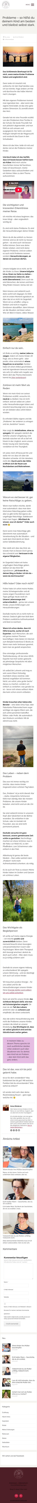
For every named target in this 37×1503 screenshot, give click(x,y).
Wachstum (5, 1447)
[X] (14, 1130)
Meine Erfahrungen (8, 1429)
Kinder (4, 1425)
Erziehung (5, 1412)
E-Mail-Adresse (9, 1289)
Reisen (4, 1438)
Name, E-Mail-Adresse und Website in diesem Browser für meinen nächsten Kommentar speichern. (17, 1310)
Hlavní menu (6, 1417)
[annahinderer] (6, 5)
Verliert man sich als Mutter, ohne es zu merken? (22, 1393)
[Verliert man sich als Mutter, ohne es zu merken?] (6, 1394)
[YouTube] (19, 1130)
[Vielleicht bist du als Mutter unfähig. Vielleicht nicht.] (18, 1223)
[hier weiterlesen (18, 377)
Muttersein (5, 1434)
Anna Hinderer (19, 37)
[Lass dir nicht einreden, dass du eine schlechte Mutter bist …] (6, 1382)
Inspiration (5, 1421)
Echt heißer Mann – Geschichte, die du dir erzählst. (17, 1203)
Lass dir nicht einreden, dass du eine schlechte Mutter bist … (23, 1381)
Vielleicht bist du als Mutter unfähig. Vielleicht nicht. (17, 1237)
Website (6, 1297)
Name (6, 1282)
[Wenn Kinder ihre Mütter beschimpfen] (18, 1157)
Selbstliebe (5, 1442)
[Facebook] (11, 1130)
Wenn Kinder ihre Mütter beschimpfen (18, 1169)
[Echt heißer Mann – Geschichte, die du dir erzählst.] (18, 1189)
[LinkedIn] (16, 1130)
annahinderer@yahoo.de (18, 1500)
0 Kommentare (9, 39)
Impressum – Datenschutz (18, 1483)
